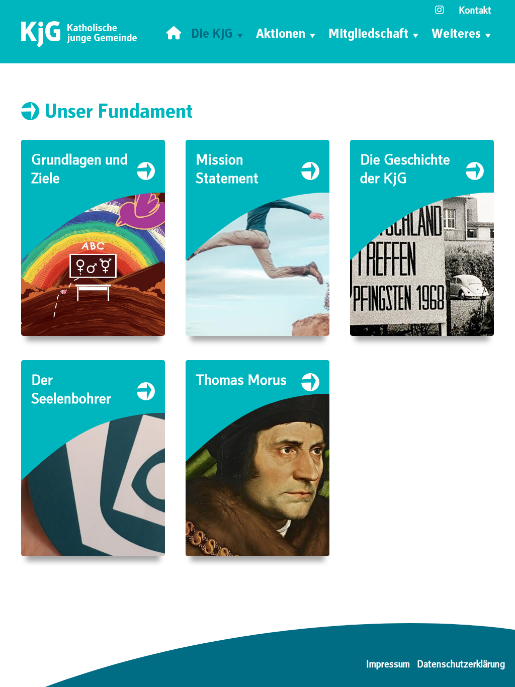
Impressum (388, 665)
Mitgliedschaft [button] (368, 35)
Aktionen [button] (280, 35)
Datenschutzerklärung (461, 665)
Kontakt (475, 12)
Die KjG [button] (212, 35)
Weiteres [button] (456, 35)
